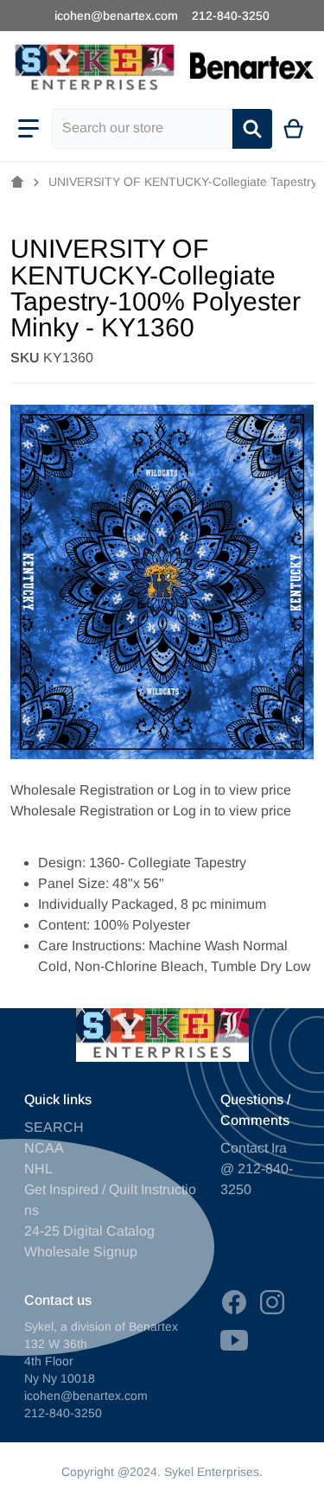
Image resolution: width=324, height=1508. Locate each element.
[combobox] (142, 129)
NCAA (44, 1148)
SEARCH (54, 1127)
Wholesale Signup (80, 1251)
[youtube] (234, 1340)
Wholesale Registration (82, 790)
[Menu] (28, 129)
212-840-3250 (231, 15)
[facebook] (234, 1302)
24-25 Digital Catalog (89, 1231)
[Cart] (294, 128)
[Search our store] (252, 129)
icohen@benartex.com (116, 15)
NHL (38, 1168)
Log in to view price (232, 790)
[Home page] (17, 182)
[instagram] (272, 1302)
